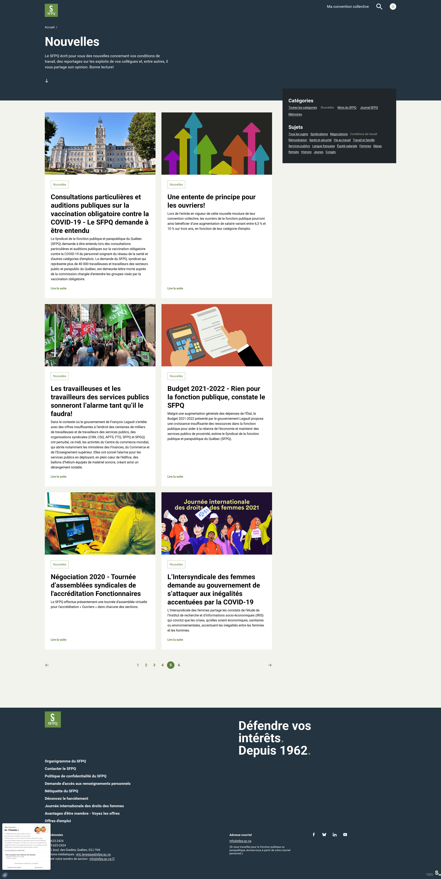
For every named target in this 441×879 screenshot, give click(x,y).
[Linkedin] (334, 834)
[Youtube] (345, 834)
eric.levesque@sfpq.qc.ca (93, 854)
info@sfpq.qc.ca (100, 859)
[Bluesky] (324, 834)
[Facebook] (314, 834)
